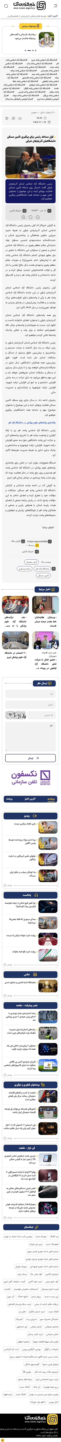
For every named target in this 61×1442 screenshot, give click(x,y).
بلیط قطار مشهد (25, 1379)
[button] (35, 50)
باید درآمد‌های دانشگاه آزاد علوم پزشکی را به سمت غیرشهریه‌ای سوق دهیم (15, 622)
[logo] (30, 5)
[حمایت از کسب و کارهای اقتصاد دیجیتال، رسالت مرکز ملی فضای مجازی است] (47, 1096)
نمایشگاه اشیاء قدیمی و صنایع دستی (20, 982)
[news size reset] (30, 217)
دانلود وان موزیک (37, 1402)
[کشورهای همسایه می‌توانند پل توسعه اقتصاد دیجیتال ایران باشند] (47, 1112)
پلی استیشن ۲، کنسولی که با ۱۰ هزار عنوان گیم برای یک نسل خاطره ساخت (20, 1126)
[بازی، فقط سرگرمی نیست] (47, 827)
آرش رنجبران (31, 562)
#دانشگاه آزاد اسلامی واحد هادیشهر (36, 77)
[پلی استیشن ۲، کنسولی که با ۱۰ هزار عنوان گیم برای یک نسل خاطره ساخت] (47, 1128)
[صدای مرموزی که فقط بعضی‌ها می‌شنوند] (47, 923)
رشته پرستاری (24, 568)
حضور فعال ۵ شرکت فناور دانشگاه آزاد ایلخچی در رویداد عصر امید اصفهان (45, 664)
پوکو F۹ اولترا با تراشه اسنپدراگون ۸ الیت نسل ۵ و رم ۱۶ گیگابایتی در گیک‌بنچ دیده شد (21, 1175)
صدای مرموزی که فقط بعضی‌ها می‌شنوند (22, 921)
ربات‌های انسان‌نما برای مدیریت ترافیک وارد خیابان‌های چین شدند (21, 1031)
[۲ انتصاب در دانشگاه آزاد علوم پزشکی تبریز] (15, 640)
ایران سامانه (41, 1435)
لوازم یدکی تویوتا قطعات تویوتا (45, 1341)
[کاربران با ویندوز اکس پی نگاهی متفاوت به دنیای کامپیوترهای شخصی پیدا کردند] (47, 1065)
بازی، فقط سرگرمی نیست (25, 823)
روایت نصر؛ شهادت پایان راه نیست (21, 935)
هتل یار (22, 1311)
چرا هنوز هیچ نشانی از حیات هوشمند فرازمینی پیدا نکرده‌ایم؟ (20, 904)
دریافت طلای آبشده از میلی (46, 1304)
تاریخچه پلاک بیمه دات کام (46, 1372)
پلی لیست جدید (51, 1296)
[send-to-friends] (20, 118)
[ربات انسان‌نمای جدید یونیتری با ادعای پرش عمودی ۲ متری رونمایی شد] (47, 1017)
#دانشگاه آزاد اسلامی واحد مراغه (24, 70)
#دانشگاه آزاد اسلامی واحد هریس (31, 92)
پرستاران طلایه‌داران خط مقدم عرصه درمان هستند (45, 622)
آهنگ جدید (53, 1311)
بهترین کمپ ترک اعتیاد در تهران (18, 1236)
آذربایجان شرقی (46, 112)
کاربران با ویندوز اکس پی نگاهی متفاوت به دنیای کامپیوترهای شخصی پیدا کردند (20, 1065)
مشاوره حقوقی (23, 1341)
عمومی (34, 112)
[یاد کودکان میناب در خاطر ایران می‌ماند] (47, 876)
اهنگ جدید (21, 1394)
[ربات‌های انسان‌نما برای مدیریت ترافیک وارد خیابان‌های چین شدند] (47, 1033)
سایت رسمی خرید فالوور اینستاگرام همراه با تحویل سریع (34, 1356)
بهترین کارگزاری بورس (31, 1349)
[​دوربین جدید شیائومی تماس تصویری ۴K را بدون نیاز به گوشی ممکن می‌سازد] (47, 1159)
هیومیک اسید (52, 1244)
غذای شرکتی (36, 1326)
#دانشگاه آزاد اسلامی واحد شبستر (32, 67)
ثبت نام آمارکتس (11, 1349)
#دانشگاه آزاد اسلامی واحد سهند (26, 95)
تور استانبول (22, 1326)
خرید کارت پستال (35, 1334)
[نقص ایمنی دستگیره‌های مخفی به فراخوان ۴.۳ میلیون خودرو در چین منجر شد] (47, 1192)
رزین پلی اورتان (35, 1244)
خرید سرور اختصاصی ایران (47, 1379)
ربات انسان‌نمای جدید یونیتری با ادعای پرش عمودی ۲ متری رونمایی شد (21, 1017)
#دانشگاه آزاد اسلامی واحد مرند (44, 74)
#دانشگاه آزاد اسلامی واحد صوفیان (43, 84)
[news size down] (38, 217)
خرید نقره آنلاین (35, 1281)
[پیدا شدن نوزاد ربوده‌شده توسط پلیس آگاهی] (47, 843)
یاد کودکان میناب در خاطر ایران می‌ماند (23, 874)
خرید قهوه (8, 1394)
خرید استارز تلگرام (37, 1311)
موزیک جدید (41, 1236)
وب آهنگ (54, 1236)
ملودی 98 (27, 1372)
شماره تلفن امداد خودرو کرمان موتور (42, 1251)
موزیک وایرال (21, 1266)
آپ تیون (10, 1296)
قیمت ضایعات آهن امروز (14, 1281)
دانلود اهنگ (23, 1296)
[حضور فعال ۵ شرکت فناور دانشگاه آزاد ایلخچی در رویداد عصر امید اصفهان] (45, 640)
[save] (13, 118)
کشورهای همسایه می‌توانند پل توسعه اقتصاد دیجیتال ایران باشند (20, 1110)
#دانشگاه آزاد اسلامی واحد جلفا (25, 81)
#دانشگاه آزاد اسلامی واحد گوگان (37, 88)
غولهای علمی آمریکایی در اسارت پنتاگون (22, 857)
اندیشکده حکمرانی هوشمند (26, 1289)
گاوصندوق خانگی (32, 1364)
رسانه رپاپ (22, 1274)
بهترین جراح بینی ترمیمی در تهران (43, 1394)
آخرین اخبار (30, 799)
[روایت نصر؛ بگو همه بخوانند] (47, 955)
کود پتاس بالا (36, 1274)
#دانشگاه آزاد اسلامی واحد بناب (39, 63)
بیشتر (9, 885)
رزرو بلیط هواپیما (51, 1387)
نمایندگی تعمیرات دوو (49, 1319)
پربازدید (51, 799)
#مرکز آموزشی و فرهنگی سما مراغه (19, 99)
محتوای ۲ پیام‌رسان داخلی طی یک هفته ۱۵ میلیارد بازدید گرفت (21, 1047)
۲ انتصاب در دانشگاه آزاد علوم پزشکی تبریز (15, 655)
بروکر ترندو (36, 1296)
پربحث (9, 799)
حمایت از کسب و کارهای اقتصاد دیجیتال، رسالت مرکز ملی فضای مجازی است (22, 1096)
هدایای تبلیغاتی (51, 1326)
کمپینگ (19, 1319)
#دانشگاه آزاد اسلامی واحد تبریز (44, 60)
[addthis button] (24, 211)
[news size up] (23, 217)
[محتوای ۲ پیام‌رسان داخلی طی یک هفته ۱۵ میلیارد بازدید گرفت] (47, 1049)
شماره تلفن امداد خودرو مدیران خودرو (42, 1259)
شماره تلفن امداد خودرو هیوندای (44, 1266)
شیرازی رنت (31, 1319)
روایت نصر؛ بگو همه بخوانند (24, 951)
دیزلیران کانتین (52, 1274)
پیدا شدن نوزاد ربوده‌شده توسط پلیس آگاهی (22, 841)
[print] (6, 118)
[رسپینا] (30, 777)
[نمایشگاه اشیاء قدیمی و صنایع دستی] (47, 986)
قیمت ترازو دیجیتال (50, 1289)
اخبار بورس (53, 1402)
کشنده (7, 1289)
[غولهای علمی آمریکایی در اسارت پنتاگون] (47, 859)
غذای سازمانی (52, 1334)
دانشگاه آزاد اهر (42, 568)
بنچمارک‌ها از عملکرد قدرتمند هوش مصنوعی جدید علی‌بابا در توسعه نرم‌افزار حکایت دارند (21, 1208)
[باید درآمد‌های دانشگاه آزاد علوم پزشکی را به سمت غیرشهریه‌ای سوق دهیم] (15, 605)
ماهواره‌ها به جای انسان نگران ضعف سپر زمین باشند (23, 36)
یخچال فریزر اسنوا (50, 1364)
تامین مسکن (43, 575)
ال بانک (36, 1387)
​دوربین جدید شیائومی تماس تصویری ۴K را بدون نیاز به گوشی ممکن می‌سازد (20, 1159)
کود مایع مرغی (52, 1281)
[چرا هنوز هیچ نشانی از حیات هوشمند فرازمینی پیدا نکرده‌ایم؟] (47, 906)
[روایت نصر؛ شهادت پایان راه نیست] (47, 939)
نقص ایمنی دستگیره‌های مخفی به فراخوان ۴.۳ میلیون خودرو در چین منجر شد (21, 1192)
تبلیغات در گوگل (51, 1349)
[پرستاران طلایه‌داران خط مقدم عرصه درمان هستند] (45, 605)
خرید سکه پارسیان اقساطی (19, 1304)
